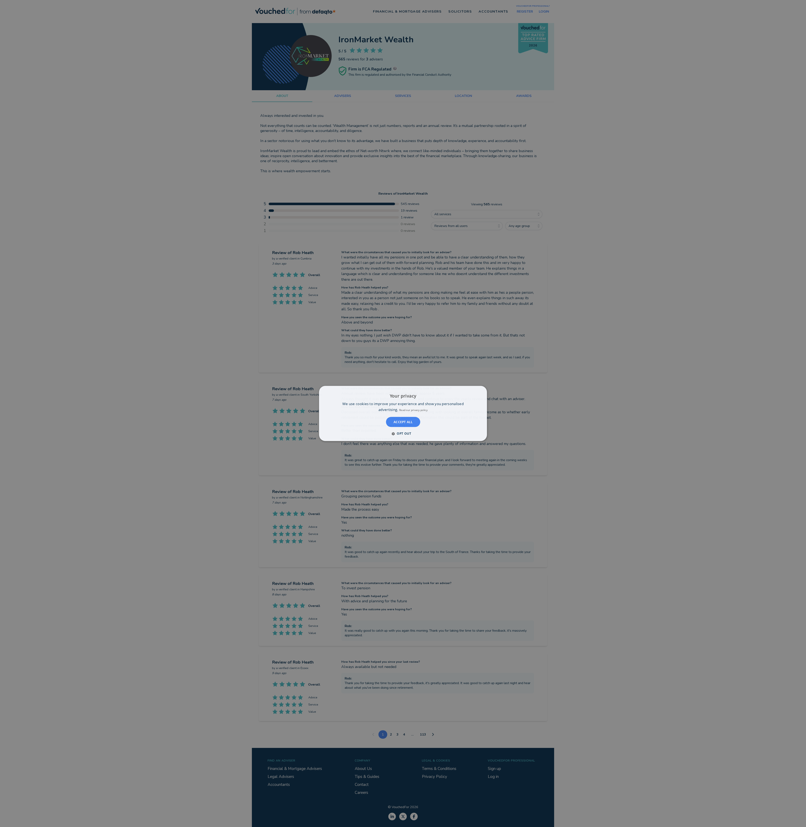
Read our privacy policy (413, 410)
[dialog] (403, 413)
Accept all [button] (403, 422)
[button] (403, 433)
